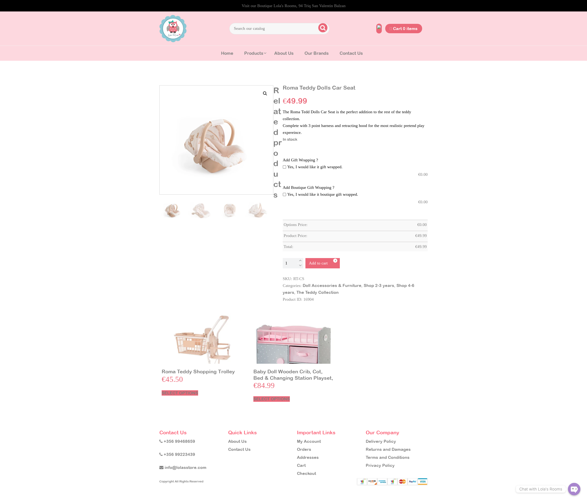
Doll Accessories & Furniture (332, 285)
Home (227, 53)
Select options (180, 393)
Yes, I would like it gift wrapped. (315, 167)
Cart (301, 465)
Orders (304, 449)
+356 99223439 (179, 454)
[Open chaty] (574, 489)
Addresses (308, 457)
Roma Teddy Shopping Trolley (198, 371)
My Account (309, 441)
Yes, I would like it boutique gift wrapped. (322, 194)
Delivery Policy (381, 441)
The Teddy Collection (317, 292)
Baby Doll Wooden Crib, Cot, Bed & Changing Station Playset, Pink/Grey (293, 378)
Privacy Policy (380, 465)
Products (253, 53)
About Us (284, 53)
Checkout (306, 473)
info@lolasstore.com (184, 467)
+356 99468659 (179, 441)
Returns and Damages (388, 449)
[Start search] (322, 27)
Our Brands (317, 53)
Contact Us (351, 53)
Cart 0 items (405, 28)
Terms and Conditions (388, 457)
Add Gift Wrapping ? (300, 160)
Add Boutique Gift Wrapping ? (308, 187)
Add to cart (318, 263)
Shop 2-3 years (379, 285)
